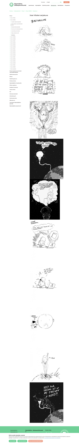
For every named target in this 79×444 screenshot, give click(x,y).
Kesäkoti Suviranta (14, 87)
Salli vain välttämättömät (35, 441)
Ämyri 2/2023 (12, 42)
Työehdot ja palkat (46, 5)
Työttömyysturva (13, 78)
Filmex (11, 76)
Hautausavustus (13, 98)
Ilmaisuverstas (13, 80)
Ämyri (11, 15)
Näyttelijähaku (60, 5)
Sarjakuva (13, 34)
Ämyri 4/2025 (13, 62)
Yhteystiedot (67, 5)
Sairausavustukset (14, 93)
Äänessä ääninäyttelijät (15, 26)
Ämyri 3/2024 (13, 52)
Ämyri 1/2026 (12, 64)
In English (48, 2)
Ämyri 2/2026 (13, 66)
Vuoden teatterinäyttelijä (16, 21)
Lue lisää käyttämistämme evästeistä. (52, 437)
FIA (10, 91)
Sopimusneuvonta (14, 74)
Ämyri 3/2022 (12, 36)
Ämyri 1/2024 (12, 48)
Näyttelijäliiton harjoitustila (15, 83)
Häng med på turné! (15, 32)
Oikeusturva (12, 100)
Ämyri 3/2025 (12, 60)
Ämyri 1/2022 (12, 17)
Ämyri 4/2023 (13, 46)
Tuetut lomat (12, 89)
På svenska (43, 2)
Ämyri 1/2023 (12, 40)
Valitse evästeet (22, 441)
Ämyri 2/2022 (12, 19)
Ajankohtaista (31, 5)
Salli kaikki (12, 441)
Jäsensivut (66, 2)
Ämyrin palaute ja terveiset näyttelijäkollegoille (15, 71)
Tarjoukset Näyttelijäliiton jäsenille (15, 103)
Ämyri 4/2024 (13, 54)
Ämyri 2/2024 (13, 50)
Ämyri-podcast (13, 68)
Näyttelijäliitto (38, 5)
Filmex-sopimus (13, 85)
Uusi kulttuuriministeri (15, 30)
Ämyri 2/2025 (12, 58)
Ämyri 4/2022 (13, 38)
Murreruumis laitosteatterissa (17, 28)
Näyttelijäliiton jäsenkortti (15, 105)
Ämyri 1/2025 (12, 56)
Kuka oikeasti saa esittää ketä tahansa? (16, 24)
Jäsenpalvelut (53, 5)
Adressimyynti (13, 96)
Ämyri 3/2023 (12, 44)
